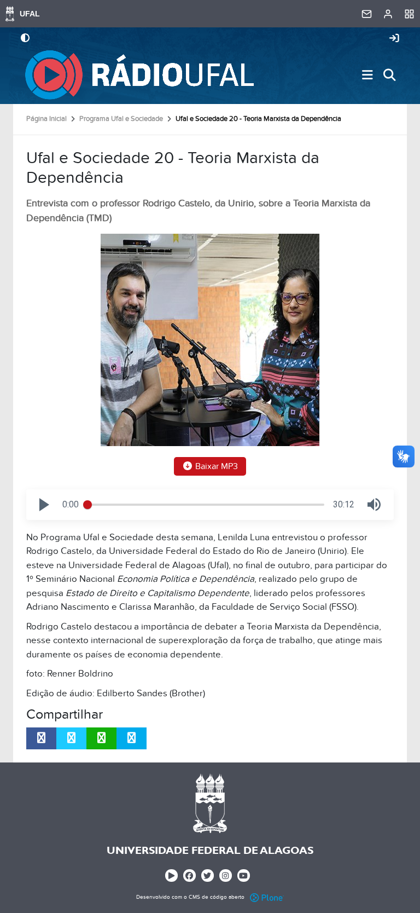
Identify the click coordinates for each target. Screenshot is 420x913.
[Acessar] (394, 39)
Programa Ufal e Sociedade (121, 118)
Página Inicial (46, 118)
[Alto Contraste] (25, 39)
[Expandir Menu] (367, 75)
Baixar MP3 (215, 466)
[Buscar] (389, 75)
